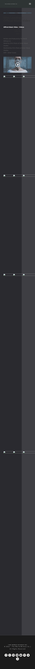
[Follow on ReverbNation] (28, 655)
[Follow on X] (9, 655)
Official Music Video (11, 27)
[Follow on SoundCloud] (17, 658)
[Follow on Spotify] (24, 655)
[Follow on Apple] (20, 655)
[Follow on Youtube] (17, 655)
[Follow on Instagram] (13, 655)
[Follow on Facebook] (6, 655)
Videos (21, 27)
